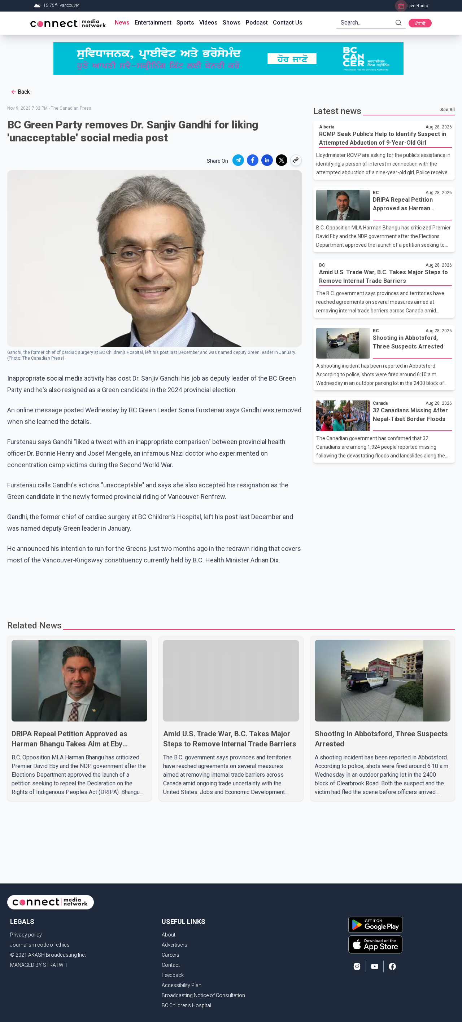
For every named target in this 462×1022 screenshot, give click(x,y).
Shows (232, 22)
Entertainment (153, 22)
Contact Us (287, 22)
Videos (208, 22)
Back (24, 91)
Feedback (173, 975)
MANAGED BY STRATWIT (39, 965)
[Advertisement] (228, 589)
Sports (185, 22)
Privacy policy (26, 935)
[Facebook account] (392, 966)
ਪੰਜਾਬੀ (420, 23)
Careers (170, 955)
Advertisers (174, 945)
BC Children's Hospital (186, 1005)
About (168, 935)
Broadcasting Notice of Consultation (203, 995)
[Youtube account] (374, 966)
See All (447, 109)
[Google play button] (375, 925)
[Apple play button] (375, 944)
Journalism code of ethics (40, 945)
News (122, 22)
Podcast (257, 22)
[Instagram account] (357, 966)
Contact (171, 965)
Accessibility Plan (181, 985)
